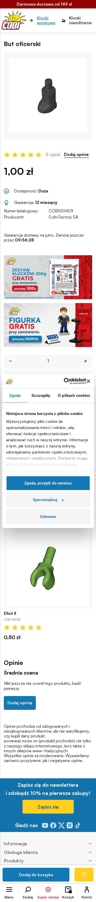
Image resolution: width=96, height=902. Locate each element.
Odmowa (48, 516)
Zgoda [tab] (15, 395)
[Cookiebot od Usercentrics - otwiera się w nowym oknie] (65, 381)
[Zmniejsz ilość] (8, 361)
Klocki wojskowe (46, 20)
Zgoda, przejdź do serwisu (48, 483)
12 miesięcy (46, 202)
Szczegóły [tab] (40, 395)
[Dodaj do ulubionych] (83, 875)
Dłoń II (10, 613)
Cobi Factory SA (63, 216)
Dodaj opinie (76, 154)
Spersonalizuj (45, 500)
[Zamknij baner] (88, 381)
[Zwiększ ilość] (87, 361)
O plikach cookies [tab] (74, 395)
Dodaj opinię (19, 702)
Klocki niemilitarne (80, 20)
